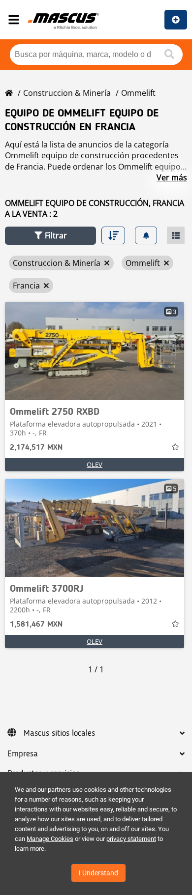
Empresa (22, 754)
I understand (98, 873)
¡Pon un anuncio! (175, 19)
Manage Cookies (50, 838)
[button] (50, 236)
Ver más (172, 177)
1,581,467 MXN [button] (36, 625)
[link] (94, 351)
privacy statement (131, 838)
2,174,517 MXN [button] (36, 448)
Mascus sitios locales (59, 733)
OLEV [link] (94, 464)
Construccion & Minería (67, 92)
